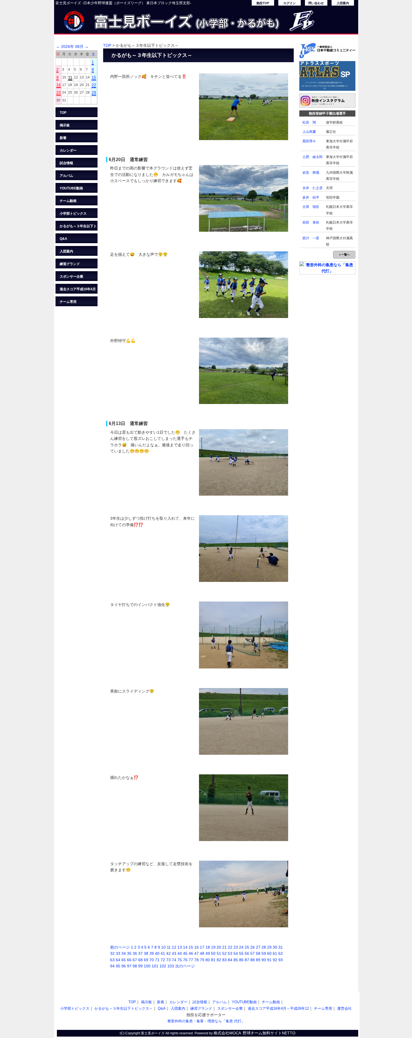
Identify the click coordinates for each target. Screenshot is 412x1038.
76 (185, 960)
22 (94, 85)
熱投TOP (262, 3)
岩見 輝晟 (310, 173)
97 (129, 966)
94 (112, 966)
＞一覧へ (344, 254)
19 (213, 947)
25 (247, 947)
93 (280, 960)
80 (207, 960)
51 (219, 953)
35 (129, 953)
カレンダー (68, 150)
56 (247, 953)
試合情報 (66, 163)
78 (196, 960)
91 (269, 960)
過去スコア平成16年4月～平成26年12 (78, 290)
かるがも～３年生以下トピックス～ (78, 227)
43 (174, 953)
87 (247, 960)
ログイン (289, 3)
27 (258, 947)
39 (151, 953)
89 (258, 960)
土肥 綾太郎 (312, 157)
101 (155, 966)
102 (162, 966)
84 (230, 960)
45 (185, 953)
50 (213, 953)
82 (219, 960)
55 (241, 953)
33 (118, 953)
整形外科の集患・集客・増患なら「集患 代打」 (206, 1021)
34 (123, 953)
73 (168, 960)
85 (235, 960)
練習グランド (70, 264)
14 (185, 947)
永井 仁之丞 (312, 188)
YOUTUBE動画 (71, 188)
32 (112, 953)
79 (202, 960)
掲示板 (65, 125)
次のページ (185, 966)
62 (280, 953)
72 (163, 960)
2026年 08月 (72, 46)
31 (280, 947)
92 (275, 960)
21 (224, 947)
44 (179, 953)
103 (170, 966)
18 (207, 947)
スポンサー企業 (71, 276)
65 (123, 960)
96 (123, 966)
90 (263, 960)
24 (241, 947)
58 (258, 953)
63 (112, 960)
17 (202, 947)
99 (140, 966)
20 (219, 947)
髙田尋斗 (309, 141)
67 (135, 960)
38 (146, 953)
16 (58, 85)
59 (263, 953)
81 (213, 960)
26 (252, 947)
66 (129, 960)
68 (140, 960)
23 (58, 92)
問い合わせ (316, 3)
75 (179, 960)
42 (168, 953)
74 (174, 960)
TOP (63, 113)
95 (118, 966)
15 (94, 77)
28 (263, 947)
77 (191, 960)
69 (146, 960)
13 (179, 947)
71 (157, 960)
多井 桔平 (310, 197)
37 (140, 953)
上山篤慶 (309, 132)
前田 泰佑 (310, 222)
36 (135, 953)
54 (235, 953)
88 (252, 960)
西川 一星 (310, 238)
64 (118, 960)
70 (151, 960)
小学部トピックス (73, 213)
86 (241, 960)
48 (202, 953)
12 (174, 947)
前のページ (120, 947)
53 (230, 953)
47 (196, 953)
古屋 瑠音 (310, 207)
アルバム (66, 176)
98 (135, 966)
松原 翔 (309, 122)
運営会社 (344, 1008)
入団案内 (343, 3)
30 (275, 947)
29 (94, 92)
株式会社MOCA (227, 1033)
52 (224, 953)
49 (207, 953)
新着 (63, 138)
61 (275, 953)
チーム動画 (68, 201)
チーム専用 (68, 302)
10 (163, 947)
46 (191, 953)
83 (224, 960)
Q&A (63, 239)
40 (157, 953)
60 (269, 953)
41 (163, 953)
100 (147, 966)
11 (70, 77)
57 (252, 953)
